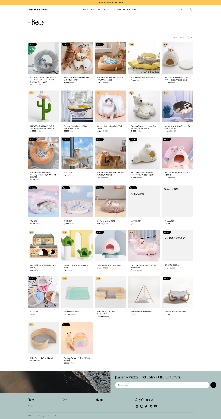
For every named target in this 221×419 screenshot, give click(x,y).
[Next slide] (55, 57)
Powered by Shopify (54, 416)
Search (30, 406)
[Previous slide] (31, 57)
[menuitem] (85, 9)
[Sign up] (213, 385)
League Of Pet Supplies (40, 416)
